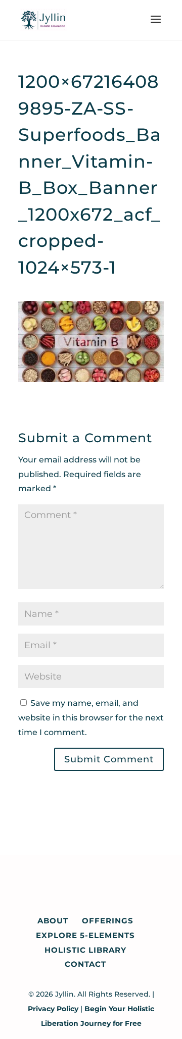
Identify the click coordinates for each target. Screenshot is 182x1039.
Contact (85, 964)
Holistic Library (85, 950)
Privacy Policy (53, 1008)
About (52, 920)
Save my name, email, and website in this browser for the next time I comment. (91, 717)
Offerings (107, 920)
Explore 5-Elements (85, 935)
